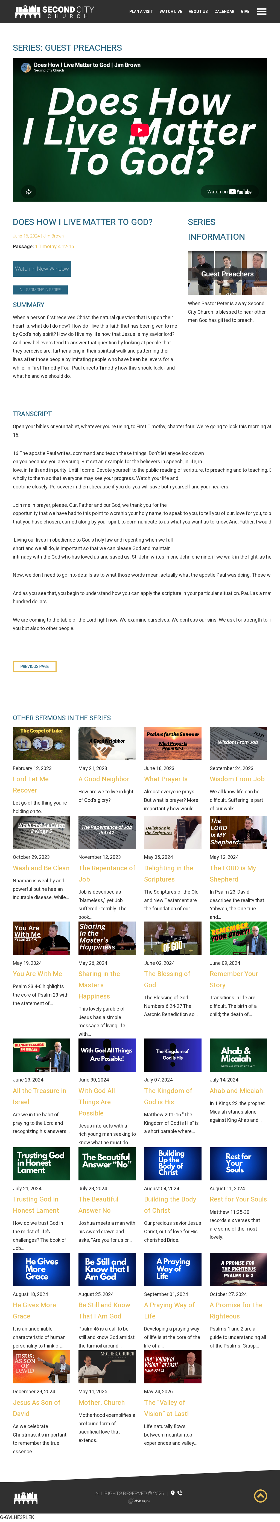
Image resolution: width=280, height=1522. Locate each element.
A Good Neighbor (103, 779)
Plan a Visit (141, 12)
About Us (198, 12)
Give (245, 12)
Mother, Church (101, 1402)
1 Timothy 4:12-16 (54, 246)
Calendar (224, 12)
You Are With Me (37, 974)
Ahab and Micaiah (236, 1091)
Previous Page (35, 667)
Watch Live (171, 12)
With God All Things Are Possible (96, 1102)
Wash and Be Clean (41, 868)
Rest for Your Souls (238, 1199)
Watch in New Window (42, 269)
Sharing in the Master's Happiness (99, 985)
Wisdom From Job (237, 779)
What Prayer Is (166, 779)
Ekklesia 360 (139, 1501)
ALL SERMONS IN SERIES (40, 290)
